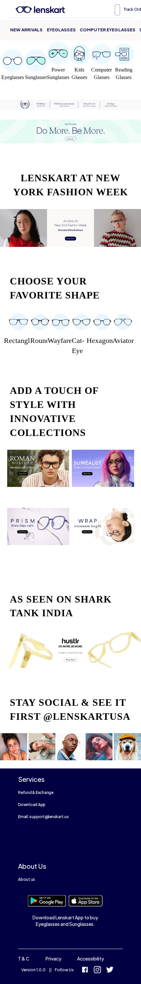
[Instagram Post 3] (70, 748)
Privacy (53, 958)
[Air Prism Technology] (38, 531)
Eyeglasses (61, 29)
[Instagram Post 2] (42, 748)
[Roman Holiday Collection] (38, 473)
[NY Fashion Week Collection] (70, 229)
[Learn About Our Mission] (70, 132)
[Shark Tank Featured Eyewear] (70, 650)
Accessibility (90, 958)
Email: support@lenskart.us (43, 816)
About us (26, 879)
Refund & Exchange (35, 792)
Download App (32, 804)
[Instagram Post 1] (13, 748)
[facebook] (85, 970)
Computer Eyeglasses (107, 29)
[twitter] (110, 970)
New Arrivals (26, 29)
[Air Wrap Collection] (103, 531)
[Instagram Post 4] (99, 748)
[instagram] (97, 970)
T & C (24, 958)
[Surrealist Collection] (103, 473)
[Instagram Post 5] (127, 748)
